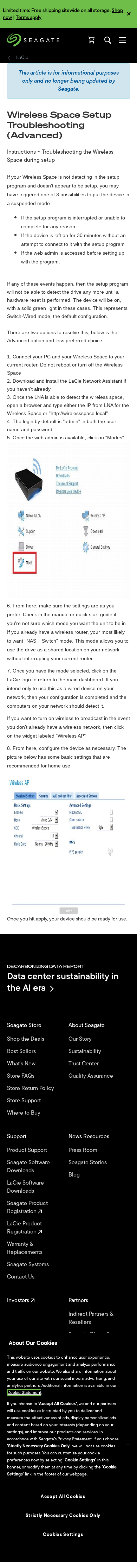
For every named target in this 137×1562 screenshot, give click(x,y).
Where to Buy (24, 1113)
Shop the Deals (27, 1039)
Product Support (27, 1150)
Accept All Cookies (63, 1496)
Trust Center (84, 1064)
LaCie (22, 57)
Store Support (24, 1101)
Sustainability (85, 1051)
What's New (22, 1064)
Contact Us (21, 1277)
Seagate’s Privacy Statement (65, 1438)
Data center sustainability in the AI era (63, 981)
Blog (74, 1175)
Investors (19, 1300)
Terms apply (28, 17)
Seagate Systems (28, 1265)
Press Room (83, 1150)
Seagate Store (25, 1025)
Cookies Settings (63, 1534)
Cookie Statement (24, 1392)
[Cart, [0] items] (91, 40)
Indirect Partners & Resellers (90, 1318)
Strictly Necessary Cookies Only (63, 1515)
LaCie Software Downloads (25, 1187)
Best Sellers (22, 1051)
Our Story (80, 1039)
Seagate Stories (88, 1163)
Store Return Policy (31, 1088)
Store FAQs (21, 1076)
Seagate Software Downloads (28, 1167)
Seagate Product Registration (27, 1207)
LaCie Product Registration (24, 1228)
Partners (79, 1300)
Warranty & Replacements (25, 1248)
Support (17, 1137)
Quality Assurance (91, 1076)
